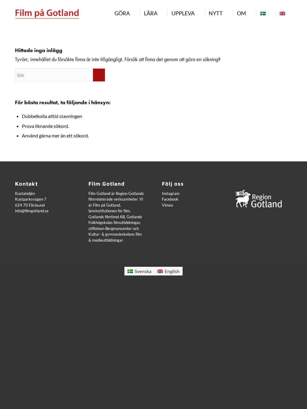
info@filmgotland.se (32, 210)
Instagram (171, 193)
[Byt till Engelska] (282, 13)
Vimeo (167, 205)
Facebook (170, 199)
